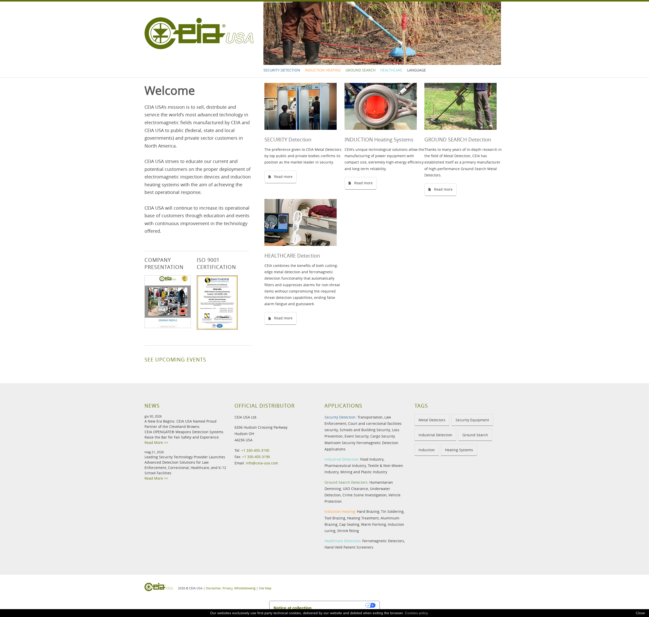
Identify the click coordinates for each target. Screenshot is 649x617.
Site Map (265, 588)
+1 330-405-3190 (255, 450)
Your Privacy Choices (341, 605)
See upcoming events (175, 359)
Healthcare (391, 70)
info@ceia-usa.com (262, 463)
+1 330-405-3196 (256, 456)
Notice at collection (293, 607)
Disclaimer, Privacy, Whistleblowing (231, 588)
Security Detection (281, 70)
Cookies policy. (417, 613)
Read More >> (156, 442)
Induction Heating (323, 70)
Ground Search (360, 70)
